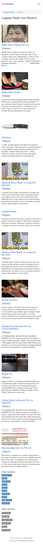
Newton (4, 484)
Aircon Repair (6, 513)
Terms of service (16, 538)
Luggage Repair (9, 12)
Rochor (4, 497)
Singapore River (6, 500)
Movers (4, 526)
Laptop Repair (6, 523)
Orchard (4, 487)
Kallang (4, 478)
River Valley (5, 494)
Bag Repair (5, 516)
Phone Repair (6, 530)
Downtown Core (6, 475)
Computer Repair (7, 520)
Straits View (5, 503)
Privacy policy (28, 538)
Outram (4, 491)
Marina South (6, 481)
